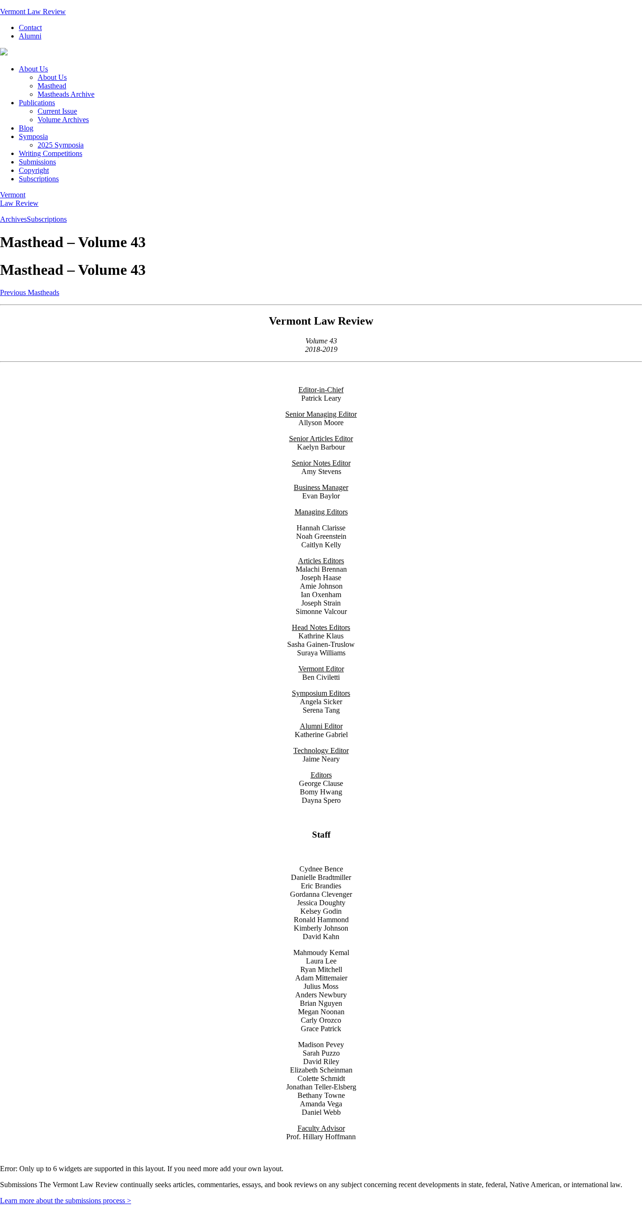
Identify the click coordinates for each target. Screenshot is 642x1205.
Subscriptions (39, 179)
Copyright (34, 170)
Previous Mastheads (29, 292)
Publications (37, 103)
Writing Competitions (50, 153)
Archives (13, 219)
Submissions (37, 162)
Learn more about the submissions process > (65, 1201)
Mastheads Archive (66, 94)
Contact (30, 27)
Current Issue (57, 111)
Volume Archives (63, 120)
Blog (26, 128)
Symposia (33, 136)
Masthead (52, 86)
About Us (33, 69)
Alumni (30, 36)
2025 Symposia (61, 145)
